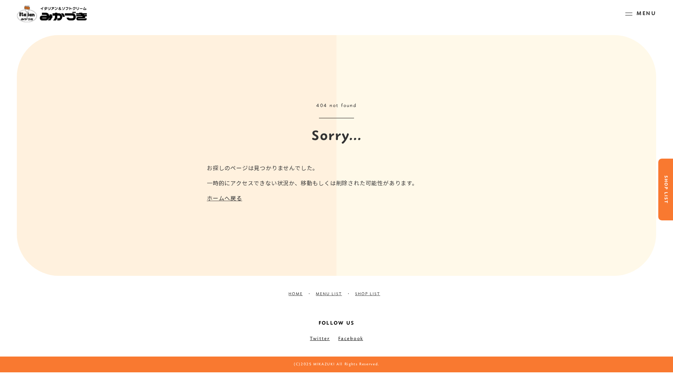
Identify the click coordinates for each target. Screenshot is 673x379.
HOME (295, 294)
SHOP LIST (665, 189)
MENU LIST (329, 294)
